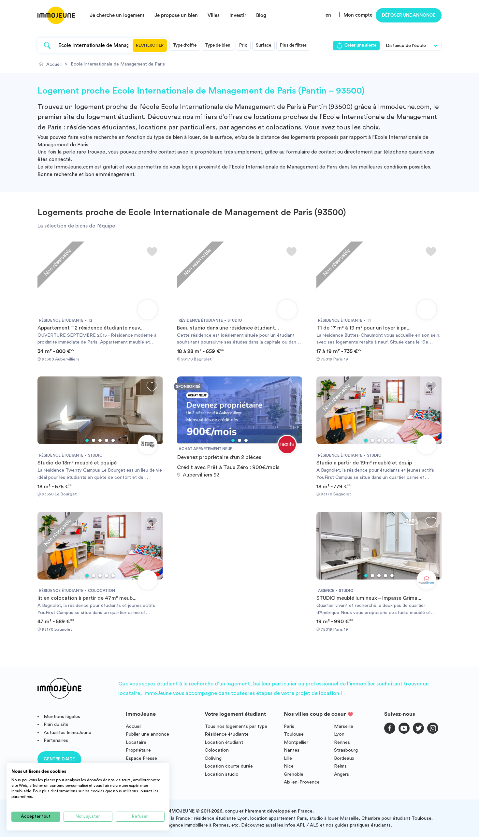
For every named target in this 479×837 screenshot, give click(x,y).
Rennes (342, 742)
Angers (341, 774)
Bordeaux (344, 758)
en (328, 15)
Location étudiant (224, 742)
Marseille (343, 726)
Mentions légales (62, 716)
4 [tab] (106, 440)
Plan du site (56, 724)
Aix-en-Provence (302, 782)
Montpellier (296, 742)
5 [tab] (113, 440)
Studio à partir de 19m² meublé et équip (364, 462)
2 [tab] (93, 440)
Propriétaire (138, 750)
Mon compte (357, 15)
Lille (288, 758)
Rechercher (150, 45)
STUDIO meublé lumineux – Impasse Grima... (368, 598)
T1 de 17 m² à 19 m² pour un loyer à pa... (363, 327)
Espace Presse (141, 758)
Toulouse (294, 734)
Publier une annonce (147, 734)
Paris (289, 726)
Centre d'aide (59, 759)
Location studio (222, 774)
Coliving (213, 758)
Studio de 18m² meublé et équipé (77, 462)
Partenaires (56, 740)
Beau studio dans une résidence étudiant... (228, 327)
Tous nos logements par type (236, 726)
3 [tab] (100, 440)
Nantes (291, 750)
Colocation (217, 750)
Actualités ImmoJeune (67, 732)
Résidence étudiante (227, 734)
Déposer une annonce (408, 15)
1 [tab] (87, 440)
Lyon (339, 734)
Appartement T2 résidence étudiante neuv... (90, 327)
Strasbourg (346, 750)
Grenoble (293, 774)
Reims (340, 766)
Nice (289, 766)
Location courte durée (229, 766)
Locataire (136, 742)
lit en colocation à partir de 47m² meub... (87, 598)
